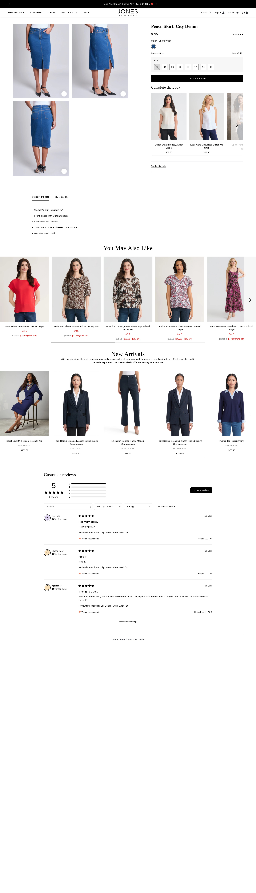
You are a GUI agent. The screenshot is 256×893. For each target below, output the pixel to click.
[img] (59, 519)
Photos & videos (166, 506)
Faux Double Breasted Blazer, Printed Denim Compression (180, 442)
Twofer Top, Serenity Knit (231, 441)
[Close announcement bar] (9, 4)
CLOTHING (36, 12)
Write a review (201, 490)
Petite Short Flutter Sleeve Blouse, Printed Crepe (179, 328)
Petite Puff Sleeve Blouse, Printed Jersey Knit (76, 326)
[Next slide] (237, 125)
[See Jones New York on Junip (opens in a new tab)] (134, 621)
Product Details (158, 166)
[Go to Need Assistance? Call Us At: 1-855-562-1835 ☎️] (128, 4)
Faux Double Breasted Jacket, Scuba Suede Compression (76, 442)
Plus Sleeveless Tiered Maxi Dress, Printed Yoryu (231, 328)
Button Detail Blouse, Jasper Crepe (169, 146)
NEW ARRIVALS (16, 12)
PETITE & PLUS (69, 12)
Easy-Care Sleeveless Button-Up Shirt (206, 146)
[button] (87, 483)
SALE (86, 12)
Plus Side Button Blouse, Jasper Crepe (24, 326)
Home (115, 639)
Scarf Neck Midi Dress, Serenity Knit (24, 441)
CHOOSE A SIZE (197, 78)
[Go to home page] (128, 12)
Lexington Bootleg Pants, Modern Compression (127, 442)
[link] (238, 34)
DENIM (51, 12)
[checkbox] (168, 506)
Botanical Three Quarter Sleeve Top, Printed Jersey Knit (128, 328)
